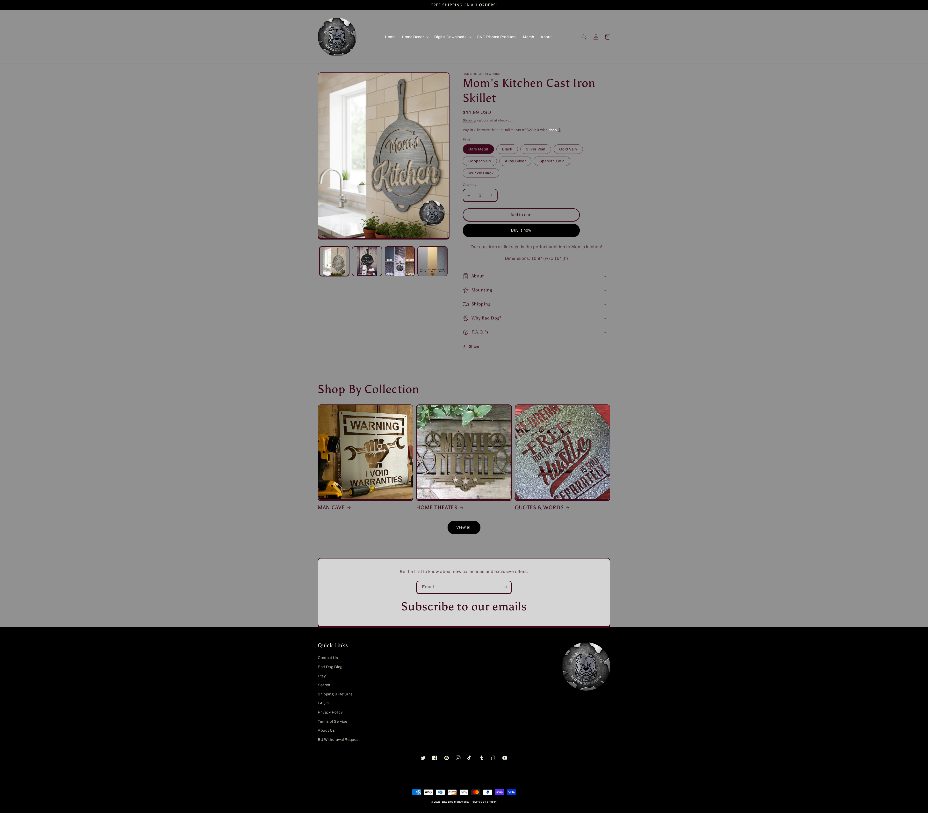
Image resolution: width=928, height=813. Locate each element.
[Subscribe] (505, 587)
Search (324, 685)
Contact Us (328, 658)
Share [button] (474, 346)
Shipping (469, 120)
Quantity (470, 185)
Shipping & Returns (335, 694)
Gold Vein (568, 149)
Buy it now (521, 230)
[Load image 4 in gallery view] (432, 261)
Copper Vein (479, 161)
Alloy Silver (515, 161)
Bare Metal (478, 149)
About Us (326, 730)
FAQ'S (323, 703)
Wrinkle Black (481, 173)
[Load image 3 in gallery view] (400, 261)
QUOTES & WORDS (539, 507)
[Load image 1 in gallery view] (334, 261)
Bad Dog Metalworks (456, 801)
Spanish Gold (552, 161)
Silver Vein (535, 149)
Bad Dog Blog (330, 667)
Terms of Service (332, 721)
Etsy (322, 676)
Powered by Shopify (484, 801)
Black (507, 149)
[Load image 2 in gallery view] (367, 261)
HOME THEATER (437, 507)
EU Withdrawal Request (339, 739)
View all (464, 527)
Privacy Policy (330, 712)
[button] (415, 36)
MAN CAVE (331, 507)
